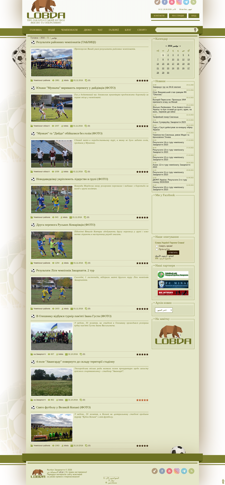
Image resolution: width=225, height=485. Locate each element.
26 (183, 68)
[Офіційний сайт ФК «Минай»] (173, 281)
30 (168, 73)
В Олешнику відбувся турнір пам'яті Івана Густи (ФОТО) (73, 316)
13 (189, 59)
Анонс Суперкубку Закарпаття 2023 (169, 122)
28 (158, 73)
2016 (42, 38)
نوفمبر (54, 38)
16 (168, 64)
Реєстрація (178, 16)
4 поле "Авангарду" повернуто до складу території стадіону (75, 361)
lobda (66, 80)
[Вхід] (155, 471)
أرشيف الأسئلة (161, 256)
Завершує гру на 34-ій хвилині (167, 87)
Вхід (193, 16)
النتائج (171, 256)
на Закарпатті (40, 354)
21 (158, 68)
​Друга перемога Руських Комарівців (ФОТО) (65, 224)
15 (163, 64)
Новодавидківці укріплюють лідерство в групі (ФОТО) (72, 179)
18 (178, 64)
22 (163, 68)
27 (189, 68)
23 (168, 68)
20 (189, 64)
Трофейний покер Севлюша (165, 117)
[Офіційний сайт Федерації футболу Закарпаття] (173, 271)
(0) (89, 80)
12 (183, 59)
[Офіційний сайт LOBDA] (173, 325)
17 (173, 64)
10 (173, 59)
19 (183, 64)
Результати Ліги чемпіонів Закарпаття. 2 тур (65, 270)
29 (163, 73)
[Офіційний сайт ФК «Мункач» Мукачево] (173, 291)
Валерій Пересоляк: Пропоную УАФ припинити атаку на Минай (169, 101)
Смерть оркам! (165, 246)
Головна (34, 38)
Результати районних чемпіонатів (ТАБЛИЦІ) (66, 42)
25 (178, 68)
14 (158, 64)
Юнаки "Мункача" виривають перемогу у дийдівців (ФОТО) (76, 87)
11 (178, 59)
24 (173, 68)
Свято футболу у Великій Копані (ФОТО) (63, 407)
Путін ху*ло (164, 249)
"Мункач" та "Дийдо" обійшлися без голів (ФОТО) (69, 133)
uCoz (61, 472)
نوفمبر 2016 (173, 46)
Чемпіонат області (42, 126)
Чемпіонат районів (42, 80)
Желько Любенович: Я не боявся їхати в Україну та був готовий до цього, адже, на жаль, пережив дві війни (172, 109)
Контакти (159, 16)
